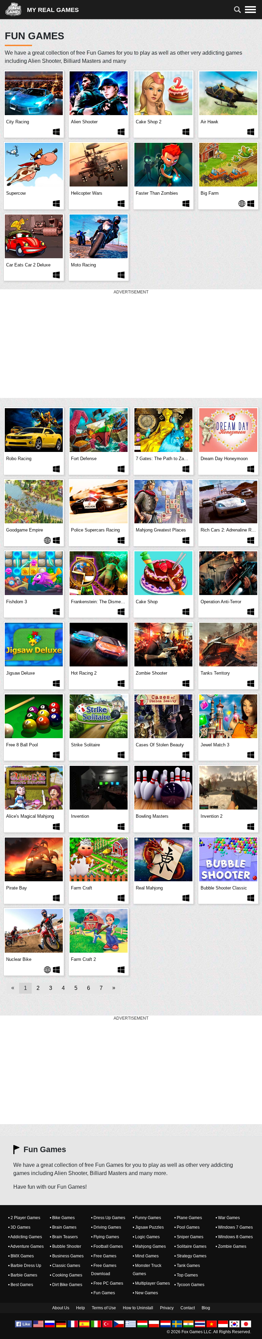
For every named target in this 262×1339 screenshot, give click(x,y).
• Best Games (20, 1284)
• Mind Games (146, 1256)
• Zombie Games (231, 1246)
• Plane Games (188, 1217)
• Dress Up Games (108, 1217)
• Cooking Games (66, 1275)
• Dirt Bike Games (66, 1284)
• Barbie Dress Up (24, 1265)
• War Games (228, 1217)
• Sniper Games (188, 1236)
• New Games (145, 1292)
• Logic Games (146, 1236)
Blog (206, 1308)
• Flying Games (105, 1236)
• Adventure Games (26, 1246)
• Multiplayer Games (151, 1283)
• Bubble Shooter (65, 1246)
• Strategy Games (190, 1256)
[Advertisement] (131, 344)
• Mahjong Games (149, 1246)
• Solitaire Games (190, 1246)
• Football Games (107, 1246)
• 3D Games (19, 1227)
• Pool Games (187, 1227)
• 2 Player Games (24, 1217)
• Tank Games (187, 1265)
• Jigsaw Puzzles (148, 1227)
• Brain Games (63, 1227)
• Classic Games (65, 1265)
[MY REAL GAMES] (16, 9)
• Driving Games (106, 1227)
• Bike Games (62, 1217)
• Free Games (103, 1256)
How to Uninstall (138, 1308)
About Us (60, 1308)
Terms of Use (104, 1308)
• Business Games (67, 1256)
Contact (187, 1308)
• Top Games (186, 1275)
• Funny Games (147, 1217)
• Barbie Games (22, 1275)
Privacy (167, 1308)
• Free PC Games (107, 1283)
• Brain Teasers (64, 1236)
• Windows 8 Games (234, 1236)
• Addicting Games (25, 1236)
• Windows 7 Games (234, 1227)
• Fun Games (103, 1292)
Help (80, 1308)
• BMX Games (21, 1256)
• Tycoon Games (189, 1284)
